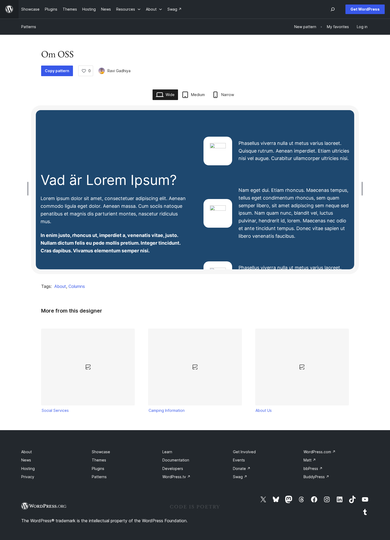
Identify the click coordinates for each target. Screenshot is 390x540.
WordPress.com (320, 452)
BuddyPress (316, 476)
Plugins (98, 468)
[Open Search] (332, 9)
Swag (240, 476)
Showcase (101, 452)
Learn (167, 452)
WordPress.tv (176, 476)
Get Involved (244, 452)
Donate (241, 468)
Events (239, 460)
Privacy (27, 476)
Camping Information (167, 410)
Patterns (28, 26)
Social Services (55, 410)
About (60, 286)
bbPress (313, 468)
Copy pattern (57, 70)
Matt (310, 460)
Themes (99, 460)
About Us (263, 410)
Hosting (28, 468)
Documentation (175, 460)
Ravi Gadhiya (119, 70)
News (26, 460)
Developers (172, 468)
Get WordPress (365, 9)
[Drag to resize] (29, 189)
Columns (76, 286)
